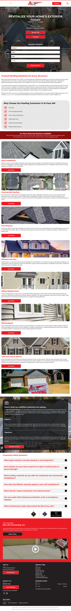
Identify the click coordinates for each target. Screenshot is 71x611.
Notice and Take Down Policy (43, 607)
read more (63, 426)
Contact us (9, 94)
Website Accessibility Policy (53, 607)
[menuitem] (5, 603)
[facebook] (4, 593)
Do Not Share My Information (24, 607)
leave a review (46, 413)
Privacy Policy (15, 607)
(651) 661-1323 (6, 584)
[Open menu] (67, 3)
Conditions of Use (34, 607)
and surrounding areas (42, 577)
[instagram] (7, 593)
